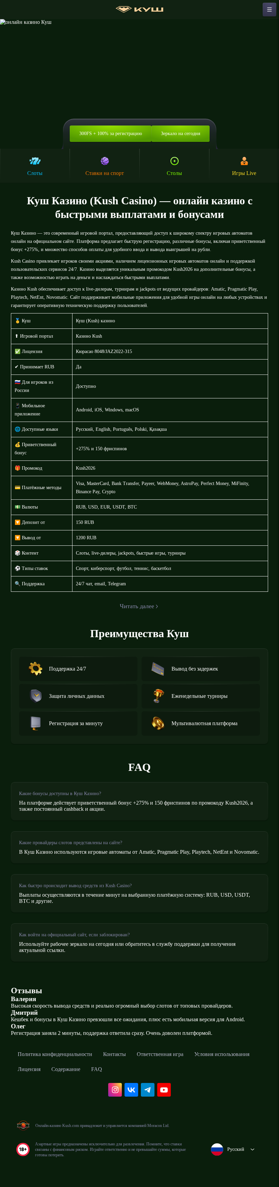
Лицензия (29, 1069)
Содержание (65, 1069)
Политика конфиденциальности (55, 1054)
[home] (139, 9)
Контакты (114, 1054)
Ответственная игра (160, 1054)
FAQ (96, 1069)
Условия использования (221, 1054)
